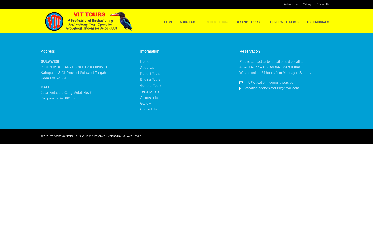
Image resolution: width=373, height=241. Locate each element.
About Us (187, 22)
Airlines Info (291, 4)
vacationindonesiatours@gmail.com (272, 88)
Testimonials (318, 22)
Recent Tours (217, 22)
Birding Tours (248, 22)
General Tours (283, 22)
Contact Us (323, 4)
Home (168, 22)
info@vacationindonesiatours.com (270, 82)
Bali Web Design (131, 136)
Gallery (307, 4)
